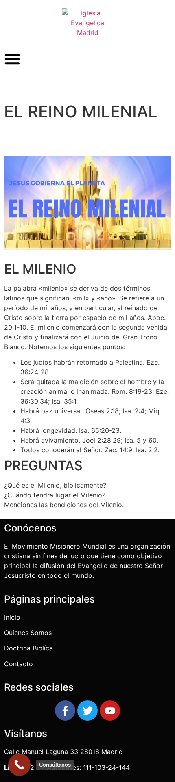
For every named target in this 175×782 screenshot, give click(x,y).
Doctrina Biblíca (28, 648)
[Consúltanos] (19, 765)
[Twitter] (87, 710)
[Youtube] (110, 710)
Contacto (18, 664)
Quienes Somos (29, 633)
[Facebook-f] (65, 710)
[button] (12, 59)
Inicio (12, 617)
